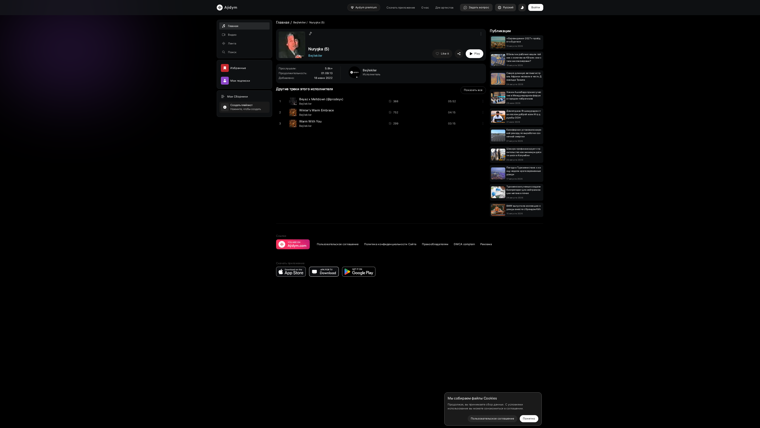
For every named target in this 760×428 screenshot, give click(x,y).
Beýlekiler (300, 22)
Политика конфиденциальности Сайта (390, 244)
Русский (508, 7)
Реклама (486, 244)
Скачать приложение (401, 7)
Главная (283, 22)
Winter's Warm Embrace (316, 110)
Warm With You (310, 121)
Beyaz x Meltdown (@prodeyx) (321, 99)
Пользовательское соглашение (338, 244)
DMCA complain (464, 244)
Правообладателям (435, 244)
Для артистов (444, 7)
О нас (425, 7)
